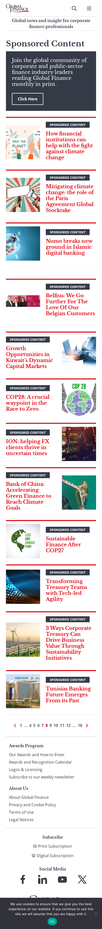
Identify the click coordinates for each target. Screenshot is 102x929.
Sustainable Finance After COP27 (63, 545)
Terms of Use (21, 812)
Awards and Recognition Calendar (40, 762)
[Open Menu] (89, 8)
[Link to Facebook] (22, 879)
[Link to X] (82, 879)
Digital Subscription (55, 855)
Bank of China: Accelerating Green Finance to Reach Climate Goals (28, 496)
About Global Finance (29, 797)
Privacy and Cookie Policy (32, 804)
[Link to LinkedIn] (42, 879)
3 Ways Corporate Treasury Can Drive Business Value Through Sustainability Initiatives (69, 643)
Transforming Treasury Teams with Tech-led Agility (66, 590)
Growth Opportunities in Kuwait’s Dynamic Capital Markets (29, 357)
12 (68, 725)
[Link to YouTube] (62, 879)
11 (62, 725)
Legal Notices (21, 819)
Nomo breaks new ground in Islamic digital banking (69, 247)
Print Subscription (55, 846)
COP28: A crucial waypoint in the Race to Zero (28, 403)
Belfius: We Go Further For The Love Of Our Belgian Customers (70, 304)
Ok (52, 922)
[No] (95, 913)
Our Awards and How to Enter (37, 754)
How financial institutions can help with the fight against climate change (69, 145)
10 (55, 725)
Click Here (27, 99)
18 (80, 725)
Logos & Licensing (25, 769)
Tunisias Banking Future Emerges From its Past (68, 695)
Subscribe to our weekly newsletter (41, 777)
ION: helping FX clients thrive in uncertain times (27, 447)
